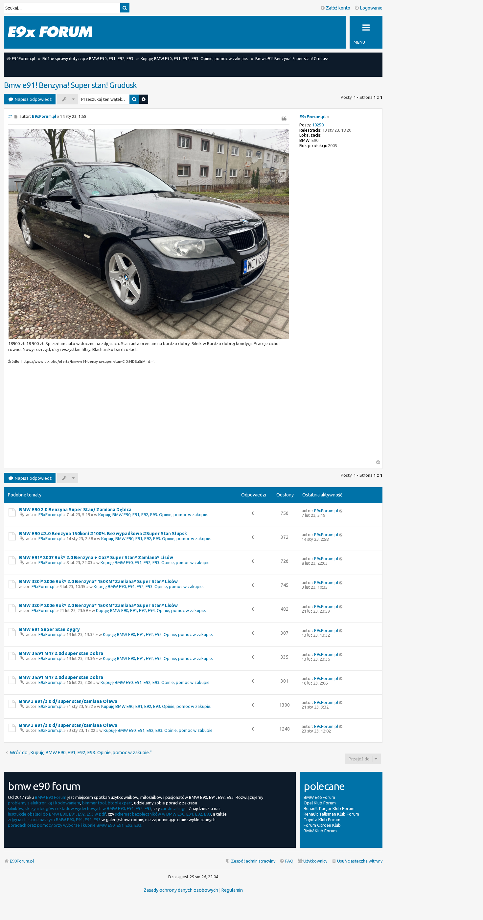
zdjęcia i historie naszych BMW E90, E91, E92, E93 (54, 819)
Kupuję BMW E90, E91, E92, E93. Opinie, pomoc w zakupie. (153, 514)
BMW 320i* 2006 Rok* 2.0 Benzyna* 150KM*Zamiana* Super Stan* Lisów (98, 581)
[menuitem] (356, 861)
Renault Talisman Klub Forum (331, 814)
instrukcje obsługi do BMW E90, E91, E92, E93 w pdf (57, 814)
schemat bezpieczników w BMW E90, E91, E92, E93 (163, 814)
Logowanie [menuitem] (371, 8)
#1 (10, 116)
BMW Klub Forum (320, 830)
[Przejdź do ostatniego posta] (341, 510)
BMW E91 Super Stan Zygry (49, 629)
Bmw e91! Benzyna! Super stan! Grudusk (70, 85)
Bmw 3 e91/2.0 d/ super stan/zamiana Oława (68, 701)
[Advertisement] (148, 414)
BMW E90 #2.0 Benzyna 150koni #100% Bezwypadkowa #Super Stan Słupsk (103, 533)
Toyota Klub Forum (322, 819)
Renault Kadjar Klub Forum (329, 808)
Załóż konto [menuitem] (338, 8)
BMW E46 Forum (319, 797)
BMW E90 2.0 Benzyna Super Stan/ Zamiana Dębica (75, 509)
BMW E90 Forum (50, 797)
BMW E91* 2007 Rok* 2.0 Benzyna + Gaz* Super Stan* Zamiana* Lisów (96, 557)
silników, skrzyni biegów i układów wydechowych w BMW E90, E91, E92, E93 (79, 808)
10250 (318, 124)
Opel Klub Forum (320, 802)
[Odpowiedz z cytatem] (284, 118)
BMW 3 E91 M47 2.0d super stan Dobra (61, 653)
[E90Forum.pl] (50, 32)
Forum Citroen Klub (322, 825)
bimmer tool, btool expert (107, 802)
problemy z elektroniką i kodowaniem (44, 802)
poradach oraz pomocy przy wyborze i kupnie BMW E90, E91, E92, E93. (75, 825)
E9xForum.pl (312, 116)
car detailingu (174, 808)
